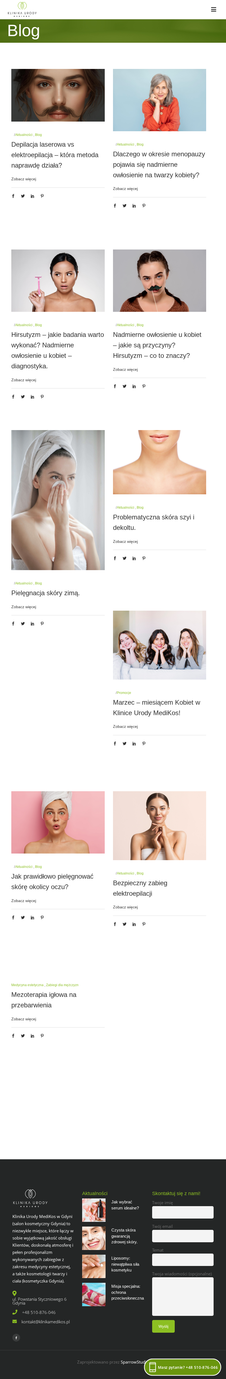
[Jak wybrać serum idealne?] (94, 1210)
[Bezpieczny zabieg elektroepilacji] (159, 825)
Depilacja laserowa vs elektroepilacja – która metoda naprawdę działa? (54, 155)
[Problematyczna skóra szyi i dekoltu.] (159, 462)
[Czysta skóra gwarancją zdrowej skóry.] (94, 1238)
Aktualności (125, 144)
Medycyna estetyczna (27, 985)
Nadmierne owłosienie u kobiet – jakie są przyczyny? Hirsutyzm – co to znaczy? (157, 345)
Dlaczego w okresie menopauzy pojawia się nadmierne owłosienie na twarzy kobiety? (159, 164)
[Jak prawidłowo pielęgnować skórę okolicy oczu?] (58, 822)
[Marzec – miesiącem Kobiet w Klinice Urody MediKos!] (159, 645)
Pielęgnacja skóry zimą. (45, 593)
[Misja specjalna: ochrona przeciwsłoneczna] (93, 1294)
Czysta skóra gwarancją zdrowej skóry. (124, 1236)
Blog (140, 144)
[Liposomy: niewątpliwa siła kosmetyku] (94, 1266)
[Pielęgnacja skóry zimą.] (58, 500)
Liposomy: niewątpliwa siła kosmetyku (125, 1264)
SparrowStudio (135, 1362)
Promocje (124, 693)
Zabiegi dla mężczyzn (62, 985)
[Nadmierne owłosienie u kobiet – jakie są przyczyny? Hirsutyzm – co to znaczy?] (159, 280)
